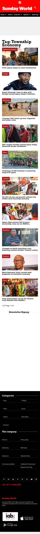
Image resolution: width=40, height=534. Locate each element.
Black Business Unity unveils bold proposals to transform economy (16, 273)
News (5, 152)
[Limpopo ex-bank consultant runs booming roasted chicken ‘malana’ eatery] (20, 237)
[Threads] (36, 479)
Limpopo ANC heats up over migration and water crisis (18, 119)
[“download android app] (10, 527)
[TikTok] (17, 479)
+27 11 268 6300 (13, 484)
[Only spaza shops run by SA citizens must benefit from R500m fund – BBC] (20, 288)
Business (6, 230)
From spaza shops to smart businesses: (19, 68)
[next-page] (5, 306)
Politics (5, 74)
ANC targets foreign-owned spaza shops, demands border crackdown (19, 145)
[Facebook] (4, 479)
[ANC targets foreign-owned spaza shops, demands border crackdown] (20, 133)
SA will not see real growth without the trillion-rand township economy (19, 198)
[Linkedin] (13, 479)
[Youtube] (31, 479)
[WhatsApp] (27, 479)
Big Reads (6, 100)
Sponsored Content (9, 49)
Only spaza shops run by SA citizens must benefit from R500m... (17, 299)
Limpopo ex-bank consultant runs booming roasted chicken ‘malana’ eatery (20, 249)
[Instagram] (8, 479)
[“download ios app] (26, 521)
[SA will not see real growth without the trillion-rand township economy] (20, 186)
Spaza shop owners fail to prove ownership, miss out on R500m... (16, 223)
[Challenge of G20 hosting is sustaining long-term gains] (20, 160)
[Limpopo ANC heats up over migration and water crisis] (20, 107)
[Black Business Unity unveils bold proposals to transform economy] (20, 262)
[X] (22, 479)
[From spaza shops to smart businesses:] (20, 57)
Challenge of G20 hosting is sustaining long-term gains (18, 171)
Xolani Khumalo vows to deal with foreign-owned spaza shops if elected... (19, 93)
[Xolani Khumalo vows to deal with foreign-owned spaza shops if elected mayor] (20, 81)
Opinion (6, 179)
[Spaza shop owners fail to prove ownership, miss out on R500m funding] (20, 211)
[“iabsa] (10, 521)
